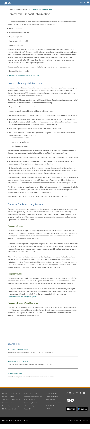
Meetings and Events (9, 409)
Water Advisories (52, 397)
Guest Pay (49, 408)
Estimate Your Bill (8, 397)
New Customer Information (18, 349)
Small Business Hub (15, 373)
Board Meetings (51, 393)
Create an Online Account (11, 393)
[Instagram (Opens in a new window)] (78, 393)
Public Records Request (32, 393)
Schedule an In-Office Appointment (53, 404)
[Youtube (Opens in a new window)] (85, 393)
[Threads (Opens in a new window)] (71, 393)
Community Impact (30, 403)
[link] (7, 4)
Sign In (82, 2)
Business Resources (22, 10)
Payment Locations (8, 403)
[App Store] (71, 409)
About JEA (27, 409)
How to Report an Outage (11, 406)
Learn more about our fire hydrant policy (22, 297)
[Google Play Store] (83, 409)
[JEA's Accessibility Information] (74, 400)
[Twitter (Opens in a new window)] (74, 393)
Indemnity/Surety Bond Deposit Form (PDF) (25, 75)
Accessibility (50, 400)
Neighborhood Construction (33, 397)
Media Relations (29, 400)
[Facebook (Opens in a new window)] (67, 393)
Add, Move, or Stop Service (18, 361)
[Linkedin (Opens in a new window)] (81, 393)
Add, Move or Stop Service (11, 400)
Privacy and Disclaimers (78, 420)
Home (11, 10)
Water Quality (29, 406)
